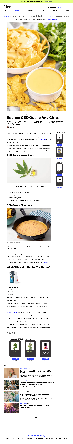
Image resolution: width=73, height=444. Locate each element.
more (36, 418)
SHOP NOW (59, 144)
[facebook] (34, 16)
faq (18, 438)
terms (13, 438)
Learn (11, 114)
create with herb (49, 438)
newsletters (58, 438)
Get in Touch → (48, 1)
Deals (43, 10)
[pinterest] (39, 16)
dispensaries (29, 438)
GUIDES (67, 10)
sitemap (65, 438)
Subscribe (53, 7)
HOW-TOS (17, 10)
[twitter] (36, 16)
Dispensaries (30, 10)
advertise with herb (61, 7)
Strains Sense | (23, 368)
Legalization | (23, 391)
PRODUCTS (55, 10)
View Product (10, 294)
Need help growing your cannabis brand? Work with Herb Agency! (32, 1)
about (23, 438)
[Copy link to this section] (49, 154)
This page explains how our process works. (51, 19)
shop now (10, 291)
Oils (7, 285)
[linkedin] (41, 16)
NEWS (5, 10)
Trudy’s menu (43, 139)
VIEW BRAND (59, 174)
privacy (7, 438)
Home (8, 114)
